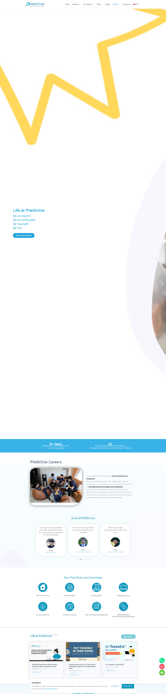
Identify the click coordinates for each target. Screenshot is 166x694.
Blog (98, 4)
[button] (32, 485)
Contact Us (126, 4)
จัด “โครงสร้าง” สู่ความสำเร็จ (115, 664)
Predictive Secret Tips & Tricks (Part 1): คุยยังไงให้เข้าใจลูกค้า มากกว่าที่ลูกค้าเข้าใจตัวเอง (82, 666)
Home (67, 4)
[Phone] (162, 660)
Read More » (37, 672)
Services (75, 4)
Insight (107, 4)
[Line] (162, 672)
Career (115, 4)
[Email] (162, 666)
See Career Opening (24, 235)
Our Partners (87, 4)
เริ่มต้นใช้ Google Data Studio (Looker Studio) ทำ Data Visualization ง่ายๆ (44, 665)
